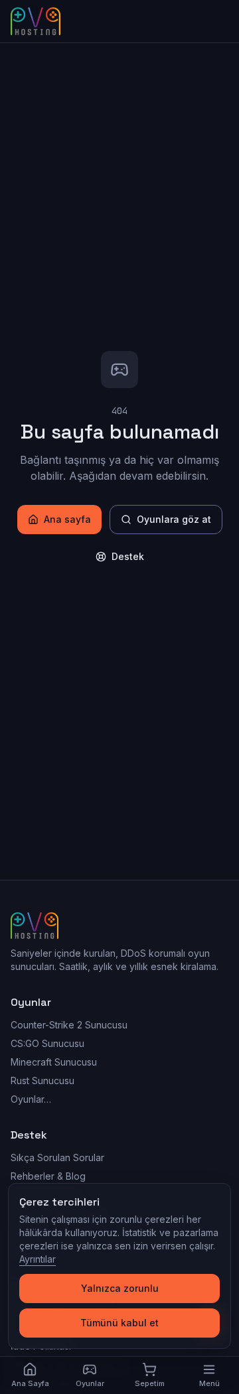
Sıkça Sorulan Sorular (57, 1157)
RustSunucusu (42, 1080)
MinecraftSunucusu (54, 1062)
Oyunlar (90, 1383)
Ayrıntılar (37, 1259)
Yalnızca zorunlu (120, 1288)
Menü (209, 1383)
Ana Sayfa (30, 1383)
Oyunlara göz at (174, 519)
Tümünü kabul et (119, 1322)
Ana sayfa (67, 519)
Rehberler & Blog (48, 1176)
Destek (128, 556)
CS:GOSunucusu (47, 1043)
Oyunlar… (31, 1099)
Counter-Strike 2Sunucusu (69, 1024)
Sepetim (150, 1383)
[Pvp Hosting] (35, 21)
